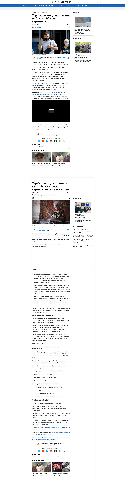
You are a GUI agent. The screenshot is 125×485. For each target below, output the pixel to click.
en (23, 2)
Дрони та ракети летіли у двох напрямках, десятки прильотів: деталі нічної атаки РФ (82, 231)
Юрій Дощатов (78, 214)
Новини (37, 5)
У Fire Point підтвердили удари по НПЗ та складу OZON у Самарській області (83, 236)
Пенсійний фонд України (38, 456)
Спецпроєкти (86, 5)
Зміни (67, 8)
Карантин (41, 146)
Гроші (63, 8)
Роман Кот (77, 54)
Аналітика (44, 5)
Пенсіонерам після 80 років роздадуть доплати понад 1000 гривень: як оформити (83, 241)
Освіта (59, 8)
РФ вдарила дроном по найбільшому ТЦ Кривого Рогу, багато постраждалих (83, 31)
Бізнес (58, 5)
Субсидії (56, 456)
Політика (52, 5)
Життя (63, 5)
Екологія (72, 8)
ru (26, 2)
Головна (34, 12)
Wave (73, 5)
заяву (62, 245)
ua (21, 2)
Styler (78, 5)
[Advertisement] (51, 258)
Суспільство (53, 8)
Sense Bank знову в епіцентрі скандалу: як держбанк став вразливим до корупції (83, 219)
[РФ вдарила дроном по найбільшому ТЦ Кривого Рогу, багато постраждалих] (83, 22)
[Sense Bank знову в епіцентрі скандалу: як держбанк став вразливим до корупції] (83, 207)
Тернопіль (35, 146)
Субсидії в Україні (49, 456)
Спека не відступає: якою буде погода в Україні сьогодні (83, 245)
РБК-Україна (47, 245)
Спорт (69, 5)
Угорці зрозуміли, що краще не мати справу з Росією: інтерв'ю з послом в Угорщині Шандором (83, 59)
